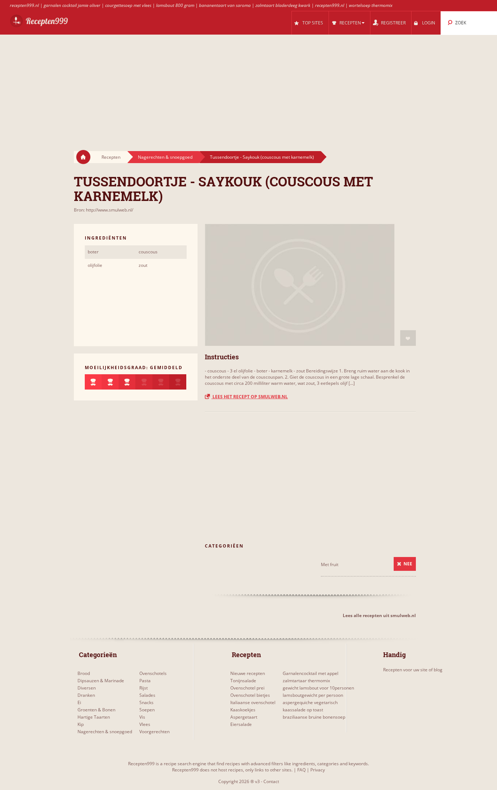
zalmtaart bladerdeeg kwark (282, 5)
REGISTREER (393, 23)
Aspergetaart (243, 717)
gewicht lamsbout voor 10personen (318, 688)
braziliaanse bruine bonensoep (314, 717)
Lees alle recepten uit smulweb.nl (379, 615)
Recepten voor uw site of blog (412, 670)
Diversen (86, 688)
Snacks (146, 702)
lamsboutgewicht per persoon (313, 695)
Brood (83, 673)
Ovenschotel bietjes (250, 695)
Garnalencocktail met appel (310, 673)
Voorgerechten (154, 731)
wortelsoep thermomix (371, 5)
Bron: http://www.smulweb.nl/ (103, 210)
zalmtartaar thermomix (306, 681)
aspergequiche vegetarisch (310, 702)
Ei (79, 702)
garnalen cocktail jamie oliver (72, 5)
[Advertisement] (248, 86)
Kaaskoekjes (242, 710)
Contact (271, 781)
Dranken (86, 695)
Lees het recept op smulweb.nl (249, 397)
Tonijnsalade (243, 681)
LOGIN (428, 23)
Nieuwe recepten (247, 673)
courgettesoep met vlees (128, 5)
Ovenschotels (153, 673)
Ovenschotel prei (247, 688)
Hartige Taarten (93, 717)
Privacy (317, 770)
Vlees (144, 724)
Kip (80, 724)
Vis (142, 717)
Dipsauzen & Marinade (100, 681)
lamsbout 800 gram (175, 5)
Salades (147, 695)
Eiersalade (241, 724)
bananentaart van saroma (225, 5)
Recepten (111, 157)
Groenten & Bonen (96, 710)
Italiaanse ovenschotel (252, 702)
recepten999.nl (24, 5)
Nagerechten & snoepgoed (165, 157)
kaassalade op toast (303, 710)
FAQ (301, 770)
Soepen (147, 710)
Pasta (145, 681)
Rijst (143, 688)
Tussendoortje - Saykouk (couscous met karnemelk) (262, 157)
